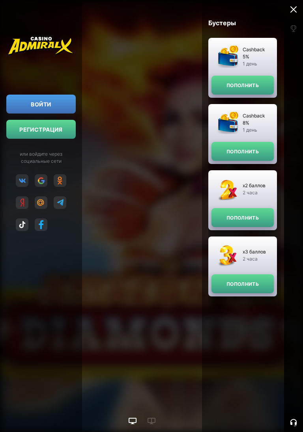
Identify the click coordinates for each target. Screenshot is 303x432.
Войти (41, 104)
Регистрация (41, 129)
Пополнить (242, 85)
